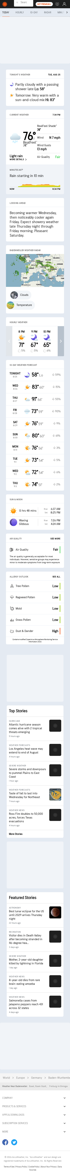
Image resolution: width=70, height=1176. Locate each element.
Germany (36, 1078)
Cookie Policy (34, 1167)
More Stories (15, 834)
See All (56, 576)
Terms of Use (9, 1167)
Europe (20, 1078)
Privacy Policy (21, 1167)
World (6, 1078)
